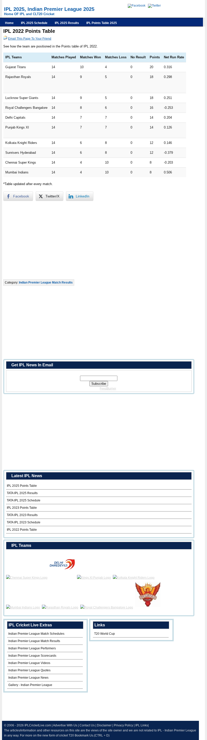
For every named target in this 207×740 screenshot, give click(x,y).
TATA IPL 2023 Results (22, 515)
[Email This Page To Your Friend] (5, 38)
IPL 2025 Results (67, 23)
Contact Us (87, 725)
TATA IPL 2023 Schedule (23, 522)
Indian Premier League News (28, 677)
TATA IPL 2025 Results (22, 493)
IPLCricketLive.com (37, 725)
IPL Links (141, 725)
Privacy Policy (123, 725)
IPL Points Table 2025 (101, 23)
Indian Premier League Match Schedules (36, 633)
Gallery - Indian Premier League (30, 685)
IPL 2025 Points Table (22, 486)
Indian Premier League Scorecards (32, 655)
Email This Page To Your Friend (29, 38)
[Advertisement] (94, 240)
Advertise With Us (65, 725)
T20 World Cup (104, 633)
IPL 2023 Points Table (22, 507)
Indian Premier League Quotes (29, 670)
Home (9, 23)
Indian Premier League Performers (32, 648)
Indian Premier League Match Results (46, 282)
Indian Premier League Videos (29, 663)
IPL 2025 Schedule (34, 23)
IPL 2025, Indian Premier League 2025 (49, 9)
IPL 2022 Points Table (22, 529)
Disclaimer (104, 725)
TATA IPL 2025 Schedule (23, 500)
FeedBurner (108, 388)
